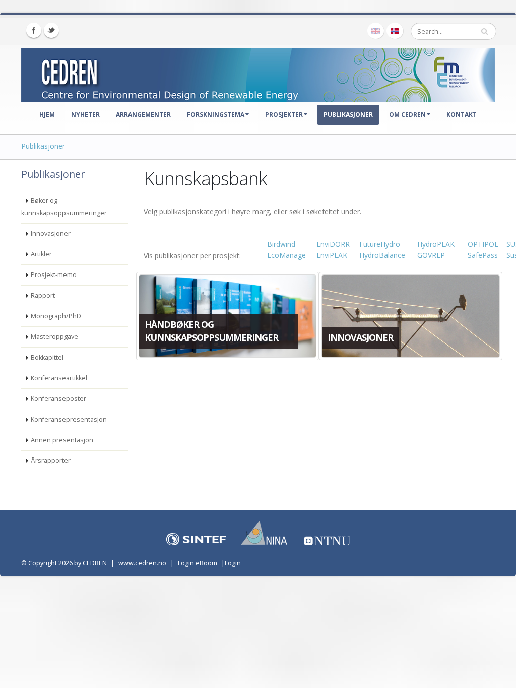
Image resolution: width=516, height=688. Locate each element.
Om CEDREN (407, 114)
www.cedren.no (142, 563)
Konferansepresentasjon (69, 419)
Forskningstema (215, 114)
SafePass (483, 255)
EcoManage (286, 255)
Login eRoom (197, 563)
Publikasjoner (348, 114)
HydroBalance (382, 255)
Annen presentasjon (62, 440)
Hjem (47, 114)
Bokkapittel (47, 357)
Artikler (41, 254)
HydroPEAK (436, 244)
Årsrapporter (51, 460)
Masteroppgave (54, 336)
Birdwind (281, 244)
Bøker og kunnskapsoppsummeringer (64, 206)
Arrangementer (143, 114)
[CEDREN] (258, 73)
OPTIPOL (483, 244)
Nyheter (85, 114)
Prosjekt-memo (54, 274)
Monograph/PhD (56, 316)
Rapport (43, 295)
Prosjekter (284, 114)
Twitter (51, 30)
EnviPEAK (331, 255)
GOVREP (431, 255)
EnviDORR (333, 244)
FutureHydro (379, 244)
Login (233, 563)
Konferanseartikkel (59, 378)
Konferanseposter (58, 398)
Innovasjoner (51, 233)
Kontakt (461, 114)
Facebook (33, 30)
